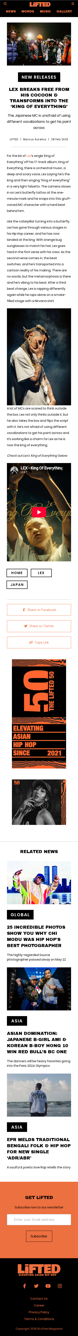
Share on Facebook (42, 610)
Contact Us (39, 1298)
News (11, 11)
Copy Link (42, 642)
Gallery (64, 11)
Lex (28, 156)
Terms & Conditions (39, 1319)
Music (45, 11)
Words (27, 11)
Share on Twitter (41, 626)
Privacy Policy (39, 1312)
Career (39, 1305)
